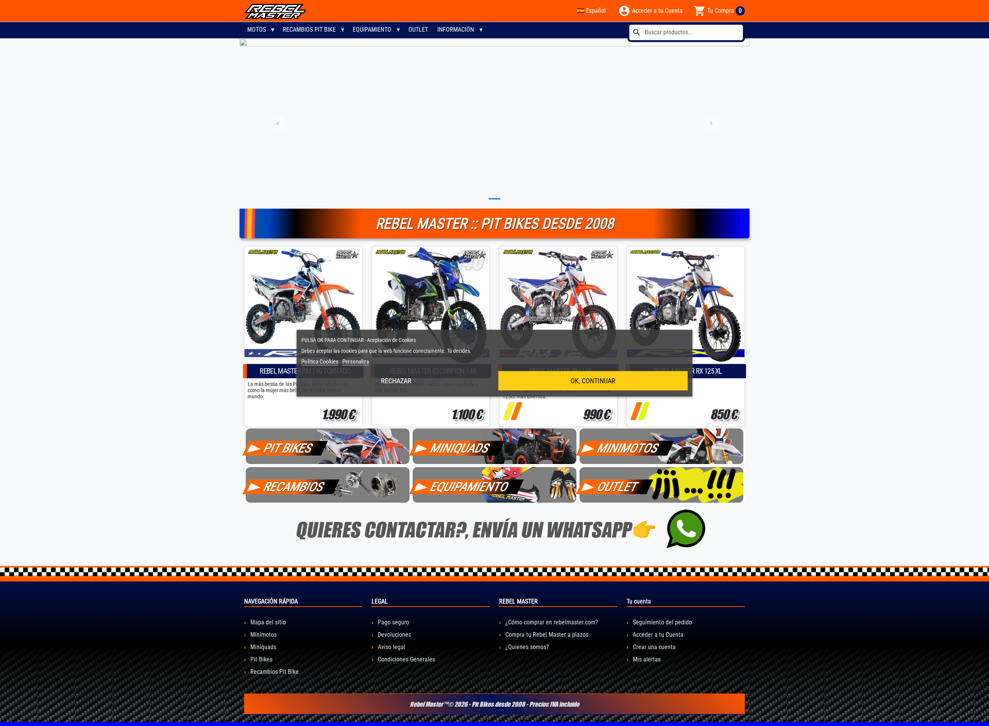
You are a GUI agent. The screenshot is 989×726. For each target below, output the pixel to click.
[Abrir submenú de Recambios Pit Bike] (343, 30)
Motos (256, 29)
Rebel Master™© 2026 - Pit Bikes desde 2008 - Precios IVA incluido (494, 704)
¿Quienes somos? (526, 647)
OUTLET (418, 29)
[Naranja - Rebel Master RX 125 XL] (636, 411)
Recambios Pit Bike (309, 29)
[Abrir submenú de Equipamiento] (398, 30)
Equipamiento (372, 29)
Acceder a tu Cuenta (657, 634)
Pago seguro (392, 622)
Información (455, 29)
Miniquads (262, 647)
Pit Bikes (260, 659)
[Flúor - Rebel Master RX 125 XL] (643, 411)
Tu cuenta (639, 601)
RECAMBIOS (294, 486)
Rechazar (396, 380)
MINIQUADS (460, 448)
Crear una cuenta (653, 647)
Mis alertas (646, 659)
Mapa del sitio (267, 622)
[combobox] (686, 32)
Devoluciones (393, 634)
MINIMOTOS (628, 448)
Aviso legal (390, 647)
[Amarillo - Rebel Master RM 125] (508, 411)
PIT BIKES (288, 448)
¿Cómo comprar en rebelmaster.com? (551, 622)
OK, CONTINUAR (593, 380)
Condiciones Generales (405, 659)
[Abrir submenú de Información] (481, 30)
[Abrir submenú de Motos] (273, 30)
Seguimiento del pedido (661, 622)
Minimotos (263, 634)
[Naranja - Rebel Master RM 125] (516, 411)
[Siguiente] (711, 124)
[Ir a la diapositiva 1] (494, 199)
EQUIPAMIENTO (469, 486)
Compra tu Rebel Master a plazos (546, 634)
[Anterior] (278, 124)
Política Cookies (319, 361)
